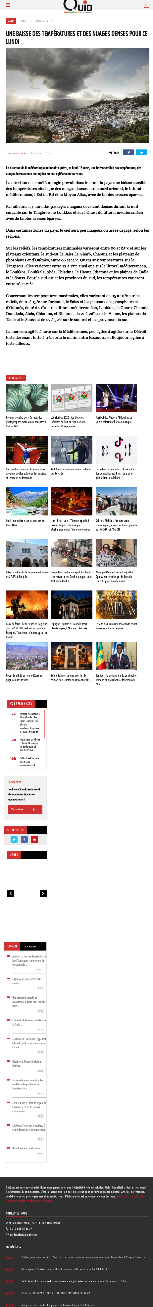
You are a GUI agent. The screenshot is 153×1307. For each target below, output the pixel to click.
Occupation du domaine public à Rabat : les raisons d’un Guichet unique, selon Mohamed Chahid (71, 576)
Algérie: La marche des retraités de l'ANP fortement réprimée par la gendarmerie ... (29, 962)
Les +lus (12, 946)
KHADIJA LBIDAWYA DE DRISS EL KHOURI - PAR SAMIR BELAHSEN (56, 1293)
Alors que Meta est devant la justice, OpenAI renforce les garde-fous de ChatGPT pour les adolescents (114, 576)
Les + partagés (30, 946)
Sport (14, 855)
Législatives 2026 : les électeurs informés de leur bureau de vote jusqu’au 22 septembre (68, 421)
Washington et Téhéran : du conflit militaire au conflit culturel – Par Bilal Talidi (65, 1269)
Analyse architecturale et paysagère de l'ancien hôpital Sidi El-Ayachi (58, 1305)
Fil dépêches (13, 1246)
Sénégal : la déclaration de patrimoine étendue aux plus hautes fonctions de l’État (116, 679)
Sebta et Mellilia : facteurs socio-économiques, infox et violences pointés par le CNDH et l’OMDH (116, 525)
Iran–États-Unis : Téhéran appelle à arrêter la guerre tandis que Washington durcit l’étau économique (70, 525)
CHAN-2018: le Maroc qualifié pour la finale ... (29, 1024)
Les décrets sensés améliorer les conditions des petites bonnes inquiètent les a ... (27, 1086)
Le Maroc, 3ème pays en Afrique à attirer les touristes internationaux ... (28, 1132)
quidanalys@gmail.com (23, 1235)
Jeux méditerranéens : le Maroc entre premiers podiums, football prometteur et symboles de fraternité (26, 473)
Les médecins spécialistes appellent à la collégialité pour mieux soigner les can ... (29, 1045)
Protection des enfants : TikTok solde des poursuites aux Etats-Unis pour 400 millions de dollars (115, 473)
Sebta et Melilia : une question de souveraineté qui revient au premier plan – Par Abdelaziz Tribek (74, 1281)
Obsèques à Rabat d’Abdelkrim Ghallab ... (27, 1066)
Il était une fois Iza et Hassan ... (27, 1150)
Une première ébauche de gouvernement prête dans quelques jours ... (29, 1004)
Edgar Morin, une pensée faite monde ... (27, 983)
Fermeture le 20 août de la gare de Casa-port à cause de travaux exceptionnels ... (29, 1109)
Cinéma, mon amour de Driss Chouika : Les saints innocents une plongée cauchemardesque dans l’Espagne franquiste (84, 1257)
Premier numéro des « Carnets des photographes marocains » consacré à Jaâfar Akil (26, 421)
